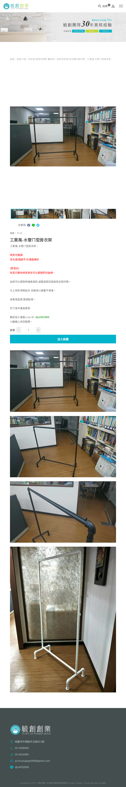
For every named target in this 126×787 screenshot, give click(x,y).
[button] (111, 136)
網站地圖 (41, 783)
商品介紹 (21, 59)
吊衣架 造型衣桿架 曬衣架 (41, 59)
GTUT (34, 783)
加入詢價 (63, 339)
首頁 (12, 59)
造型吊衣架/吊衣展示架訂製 (71, 59)
